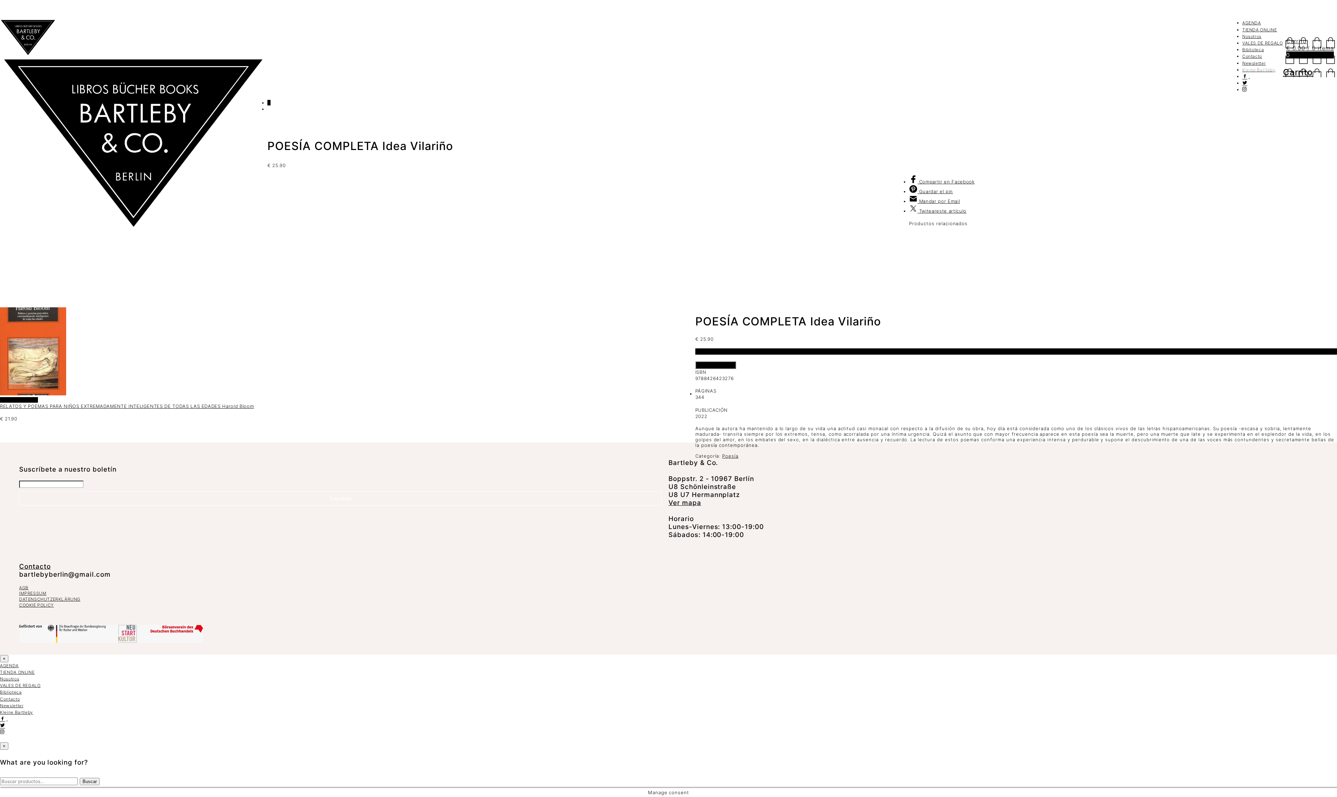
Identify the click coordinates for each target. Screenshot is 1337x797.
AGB (24, 587)
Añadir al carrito (715, 365)
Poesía (730, 456)
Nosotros (1251, 36)
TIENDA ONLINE (1259, 29)
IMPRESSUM (32, 593)
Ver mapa (684, 503)
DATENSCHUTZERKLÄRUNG (49, 599)
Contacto (1252, 56)
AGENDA (1251, 22)
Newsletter (1254, 63)
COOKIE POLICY (36, 605)
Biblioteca (1253, 49)
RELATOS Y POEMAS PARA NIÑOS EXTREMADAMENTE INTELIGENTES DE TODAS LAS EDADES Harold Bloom (127, 406)
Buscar (90, 781)
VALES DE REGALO (1262, 43)
